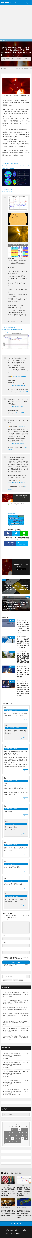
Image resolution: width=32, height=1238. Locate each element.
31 (19, 1141)
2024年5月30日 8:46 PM (11, 808)
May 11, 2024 (20, 413)
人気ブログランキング (13, 525)
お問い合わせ (9, 1230)
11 (22, 1132)
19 (26, 1135)
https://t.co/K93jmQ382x (19, 376)
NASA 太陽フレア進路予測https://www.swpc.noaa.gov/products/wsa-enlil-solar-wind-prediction (15, 166)
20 (6, 1138)
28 (9, 1141)
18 (22, 1135)
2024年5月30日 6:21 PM (11, 748)
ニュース (15, 58)
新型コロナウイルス (7, 980)
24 (19, 1138)
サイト (4, 949)
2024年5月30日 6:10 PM (11, 710)
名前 (3, 935)
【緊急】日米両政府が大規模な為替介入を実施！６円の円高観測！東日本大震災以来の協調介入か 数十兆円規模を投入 (15, 1002)
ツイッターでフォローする (23, 543)
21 (9, 1138)
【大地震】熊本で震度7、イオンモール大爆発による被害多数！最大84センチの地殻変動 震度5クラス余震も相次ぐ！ (16, 1022)
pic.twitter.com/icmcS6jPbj (15, 406)
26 (26, 1138)
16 (16, 1135)
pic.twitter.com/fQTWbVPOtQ (16, 482)
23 (16, 1138)
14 (9, 1135)
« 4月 (5, 1143)
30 (16, 1141)
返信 (25, 719)
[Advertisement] (16, 22)
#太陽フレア (22, 426)
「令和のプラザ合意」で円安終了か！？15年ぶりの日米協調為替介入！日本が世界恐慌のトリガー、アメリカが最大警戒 (15, 994)
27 (6, 1141)
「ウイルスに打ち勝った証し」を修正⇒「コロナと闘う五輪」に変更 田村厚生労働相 (23, 673)
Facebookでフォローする (10, 543)
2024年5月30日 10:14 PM (12, 728)
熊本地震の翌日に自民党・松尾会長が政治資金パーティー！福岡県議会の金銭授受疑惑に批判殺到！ (15, 1008)
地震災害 (20, 58)
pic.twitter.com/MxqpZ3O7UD (16, 385)
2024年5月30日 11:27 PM (11, 845)
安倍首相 (21, 980)
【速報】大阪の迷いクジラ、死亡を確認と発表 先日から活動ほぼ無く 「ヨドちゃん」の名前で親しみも (23, 627)
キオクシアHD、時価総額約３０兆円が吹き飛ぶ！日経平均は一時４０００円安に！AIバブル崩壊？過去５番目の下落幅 (15, 1030)
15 (12, 1135)
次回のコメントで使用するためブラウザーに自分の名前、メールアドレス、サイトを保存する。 (15, 958)
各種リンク (18, 1230)
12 (26, 1132)
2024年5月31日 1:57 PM (11, 864)
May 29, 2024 (24, 391)
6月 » (8, 1143)
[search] (28, 976)
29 (12, 1141)
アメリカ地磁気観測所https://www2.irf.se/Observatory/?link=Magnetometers (12, 329)
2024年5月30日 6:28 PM (11, 780)
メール (4, 942)
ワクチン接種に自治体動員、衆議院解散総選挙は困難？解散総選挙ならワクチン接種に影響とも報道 (23, 658)
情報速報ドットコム (8, 2)
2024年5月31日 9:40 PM (12, 896)
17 (19, 1135)
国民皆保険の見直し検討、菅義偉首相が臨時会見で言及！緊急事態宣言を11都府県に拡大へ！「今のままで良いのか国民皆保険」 (23, 689)
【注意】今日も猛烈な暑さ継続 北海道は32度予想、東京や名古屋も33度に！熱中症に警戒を (23, 643)
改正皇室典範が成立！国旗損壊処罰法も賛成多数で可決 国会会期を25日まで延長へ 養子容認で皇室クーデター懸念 (15, 1037)
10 (19, 1132)
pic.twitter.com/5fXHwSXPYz (16, 443)
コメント (5, 919)
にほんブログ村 (11, 513)
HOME (4, 68)
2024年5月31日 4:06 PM (11, 881)
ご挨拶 (24, 1230)
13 (6, 1135)
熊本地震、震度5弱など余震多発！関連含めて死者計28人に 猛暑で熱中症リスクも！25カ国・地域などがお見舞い (15, 1015)
